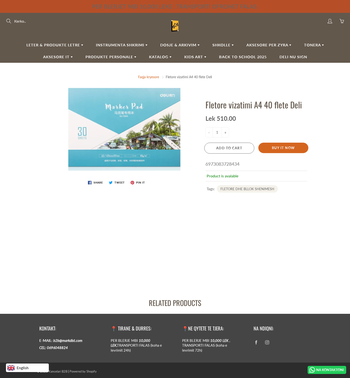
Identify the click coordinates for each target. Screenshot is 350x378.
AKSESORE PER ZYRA (267, 45)
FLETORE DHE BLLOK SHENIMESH (247, 189)
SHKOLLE (222, 45)
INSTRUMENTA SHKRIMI (120, 45)
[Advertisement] (143, 253)
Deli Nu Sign (293, 56)
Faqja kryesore (148, 77)
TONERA (313, 45)
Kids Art (194, 56)
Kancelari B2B (58, 371)
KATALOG (159, 56)
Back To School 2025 (243, 56)
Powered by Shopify (83, 371)
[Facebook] (256, 342)
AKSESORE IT (57, 56)
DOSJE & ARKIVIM (179, 45)
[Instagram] (267, 342)
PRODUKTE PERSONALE (109, 56)
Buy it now (283, 148)
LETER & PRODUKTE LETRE (53, 45)
